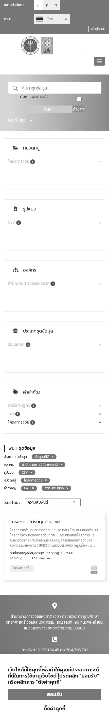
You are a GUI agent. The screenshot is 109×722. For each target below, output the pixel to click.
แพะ (13, 414)
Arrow (52, 19)
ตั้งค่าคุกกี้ (54, 708)
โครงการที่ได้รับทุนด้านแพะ (35, 521)
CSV (13, 222)
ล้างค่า (78, 109)
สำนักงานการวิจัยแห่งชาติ (30, 283)
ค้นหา (48, 109)
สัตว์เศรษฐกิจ (21, 405)
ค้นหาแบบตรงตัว (34, 96)
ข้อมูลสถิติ (18, 344)
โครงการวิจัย (20, 161)
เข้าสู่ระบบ (98, 29)
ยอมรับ (54, 694)
